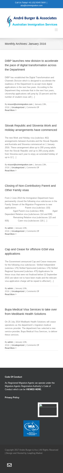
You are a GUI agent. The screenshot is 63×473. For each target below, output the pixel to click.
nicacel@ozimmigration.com (20, 104)
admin (10, 228)
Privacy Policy (12, 397)
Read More (10, 110)
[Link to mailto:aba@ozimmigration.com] (9, 465)
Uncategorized (17, 107)
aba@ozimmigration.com (31, 5)
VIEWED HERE (33, 389)
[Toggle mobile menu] (56, 29)
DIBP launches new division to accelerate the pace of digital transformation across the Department (31, 65)
